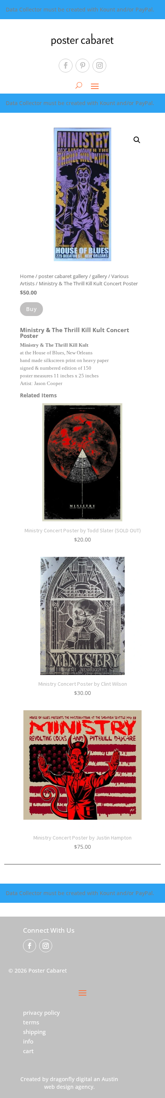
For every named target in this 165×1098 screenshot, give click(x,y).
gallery (99, 276)
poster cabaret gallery (63, 276)
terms (31, 1022)
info (28, 1041)
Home (27, 276)
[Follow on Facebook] (66, 65)
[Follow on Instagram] (99, 65)
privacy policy (41, 1012)
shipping (34, 1031)
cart (28, 1051)
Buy (31, 309)
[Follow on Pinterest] (82, 65)
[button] (137, 140)
